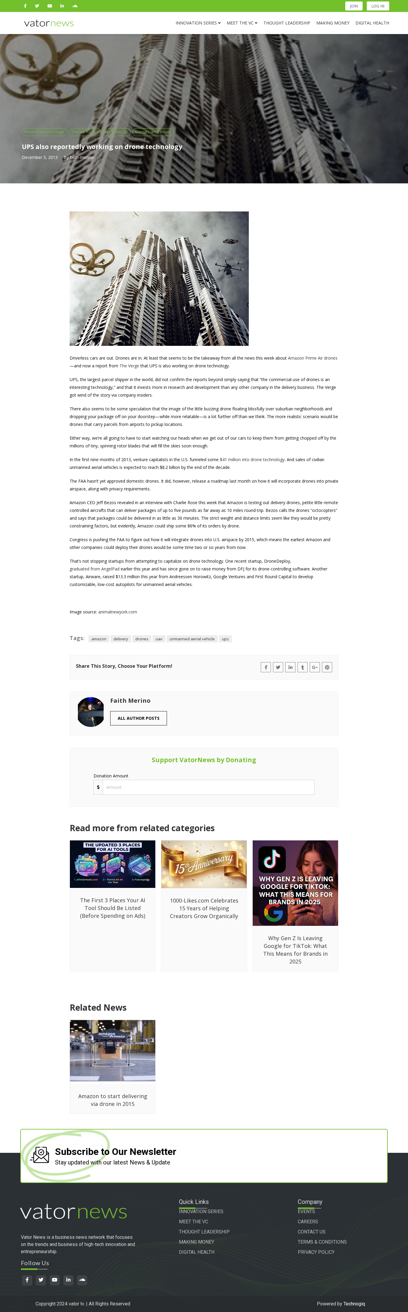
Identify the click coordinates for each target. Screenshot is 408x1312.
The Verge (129, 366)
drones (141, 639)
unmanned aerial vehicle (192, 639)
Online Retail (84, 131)
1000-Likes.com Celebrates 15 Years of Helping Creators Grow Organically (204, 908)
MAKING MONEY (196, 1242)
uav (159, 639)
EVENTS (306, 1211)
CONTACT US (312, 1232)
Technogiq (354, 1304)
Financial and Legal (44, 131)
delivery (120, 639)
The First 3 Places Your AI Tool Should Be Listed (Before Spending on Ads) (112, 908)
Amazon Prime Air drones (313, 358)
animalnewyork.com (117, 612)
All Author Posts (138, 718)
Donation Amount (110, 776)
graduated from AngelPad (94, 569)
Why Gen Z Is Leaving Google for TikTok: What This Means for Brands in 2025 (295, 949)
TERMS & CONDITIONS (322, 1242)
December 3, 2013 (40, 157)
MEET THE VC (193, 1221)
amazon (98, 639)
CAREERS (308, 1221)
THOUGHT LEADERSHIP (204, 1232)
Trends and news (153, 131)
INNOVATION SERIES (201, 1211)
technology (116, 131)
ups (225, 639)
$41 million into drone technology (252, 459)
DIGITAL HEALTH (196, 1252)
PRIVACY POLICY (316, 1252)
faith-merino (82, 157)
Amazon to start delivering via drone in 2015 (112, 1099)
